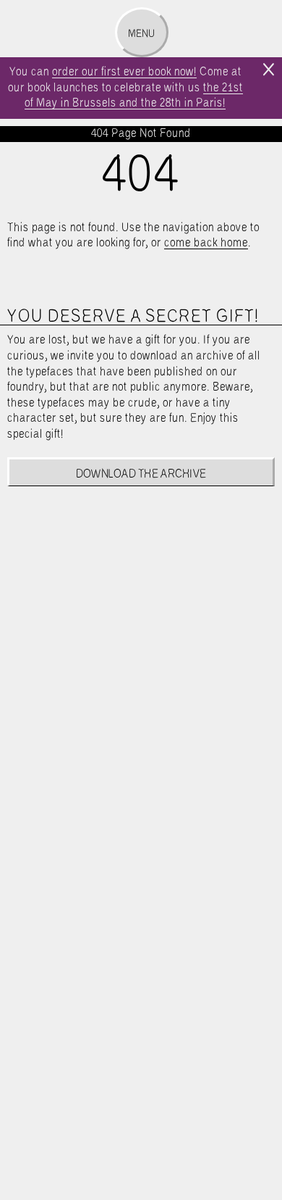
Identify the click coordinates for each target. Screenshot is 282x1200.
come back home (206, 243)
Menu (141, 34)
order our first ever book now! (124, 72)
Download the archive (141, 474)
